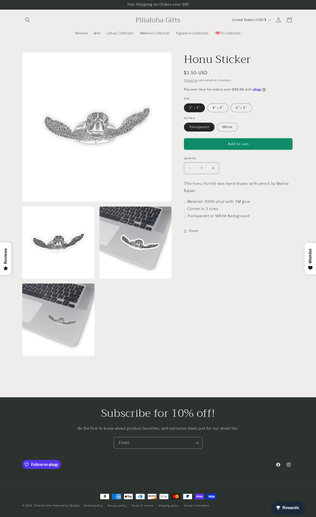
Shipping (190, 80)
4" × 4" (218, 108)
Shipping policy (168, 505)
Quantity (190, 158)
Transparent (199, 127)
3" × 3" (194, 108)
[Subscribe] (196, 443)
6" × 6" (241, 108)
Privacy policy (117, 505)
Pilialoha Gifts (43, 505)
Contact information (197, 505)
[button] (27, 20)
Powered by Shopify (66, 505)
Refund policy (93, 505)
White (227, 127)
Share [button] (193, 231)
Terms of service (142, 505)
